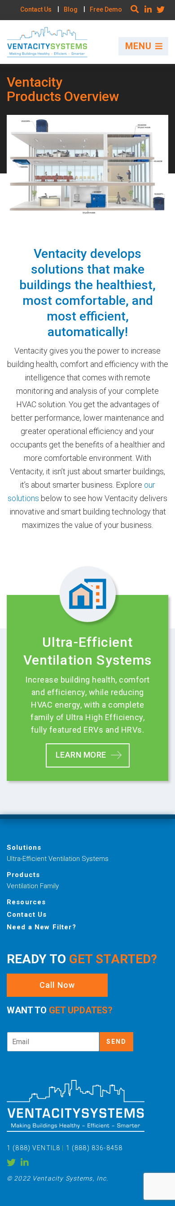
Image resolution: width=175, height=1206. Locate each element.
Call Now (57, 985)
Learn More (81, 754)
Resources (26, 902)
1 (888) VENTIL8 (34, 1147)
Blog (71, 9)
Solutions (24, 847)
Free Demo (106, 9)
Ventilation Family (33, 886)
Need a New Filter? (41, 927)
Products (23, 875)
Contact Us (36, 9)
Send (116, 1041)
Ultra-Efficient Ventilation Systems (58, 859)
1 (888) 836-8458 (94, 1147)
